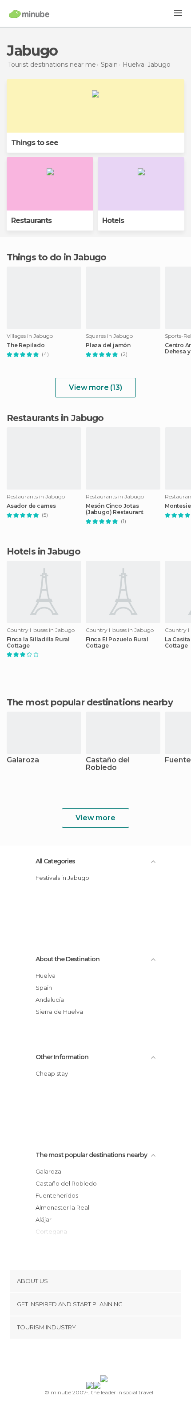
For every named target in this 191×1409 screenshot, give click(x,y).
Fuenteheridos (57, 1195)
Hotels (113, 220)
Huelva (46, 975)
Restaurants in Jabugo (55, 418)
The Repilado (26, 345)
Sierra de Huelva (59, 1011)
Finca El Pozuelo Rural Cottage (117, 642)
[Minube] (29, 14)
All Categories (55, 861)
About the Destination (67, 959)
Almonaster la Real (62, 1207)
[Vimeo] (104, 1358)
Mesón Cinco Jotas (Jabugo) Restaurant (114, 509)
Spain (44, 987)
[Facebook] (81, 1358)
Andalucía (50, 999)
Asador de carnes (31, 506)
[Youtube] (116, 1358)
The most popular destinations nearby (90, 702)
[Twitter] (93, 1358)
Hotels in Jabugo (43, 551)
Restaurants (31, 220)
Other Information (62, 1057)
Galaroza (23, 760)
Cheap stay (52, 1073)
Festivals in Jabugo (62, 877)
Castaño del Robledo (108, 764)
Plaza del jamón (108, 345)
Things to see (34, 142)
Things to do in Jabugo (56, 257)
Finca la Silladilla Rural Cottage (38, 642)
